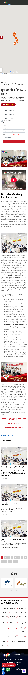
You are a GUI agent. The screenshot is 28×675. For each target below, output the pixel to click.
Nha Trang (13, 636)
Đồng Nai (5, 645)
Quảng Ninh (5, 612)
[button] (11, 590)
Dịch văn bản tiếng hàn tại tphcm (13, 84)
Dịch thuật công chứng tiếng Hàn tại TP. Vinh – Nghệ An (13, 503)
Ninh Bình (13, 616)
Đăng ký (20, 668)
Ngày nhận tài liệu (7, 128)
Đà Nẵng (14, 632)
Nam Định (5, 616)
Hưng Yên (13, 608)
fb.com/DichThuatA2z (19, 654)
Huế (5, 632)
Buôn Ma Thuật (5, 636)
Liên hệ (15, 668)
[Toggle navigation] (25, 77)
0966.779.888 (10, 661)
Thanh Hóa (5, 627)
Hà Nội (5, 608)
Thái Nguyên (22, 617)
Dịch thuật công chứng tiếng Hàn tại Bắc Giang (13, 540)
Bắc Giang (13, 622)
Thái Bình (5, 622)
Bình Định (22, 632)
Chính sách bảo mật (21, 669)
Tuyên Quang (22, 622)
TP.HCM (22, 636)
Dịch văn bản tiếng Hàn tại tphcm (13, 324)
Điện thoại (11, 134)
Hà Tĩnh (22, 627)
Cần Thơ (14, 641)
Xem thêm (4, 478)
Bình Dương (22, 641)
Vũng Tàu (5, 641)
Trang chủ (3, 82)
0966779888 (17, 661)
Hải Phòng (22, 608)
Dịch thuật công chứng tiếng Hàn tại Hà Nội (13, 467)
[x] (1, 37)
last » (15, 561)
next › (10, 561)
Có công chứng (7, 120)
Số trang (5, 123)
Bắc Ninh (14, 612)
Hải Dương (22, 612)
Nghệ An (14, 627)
